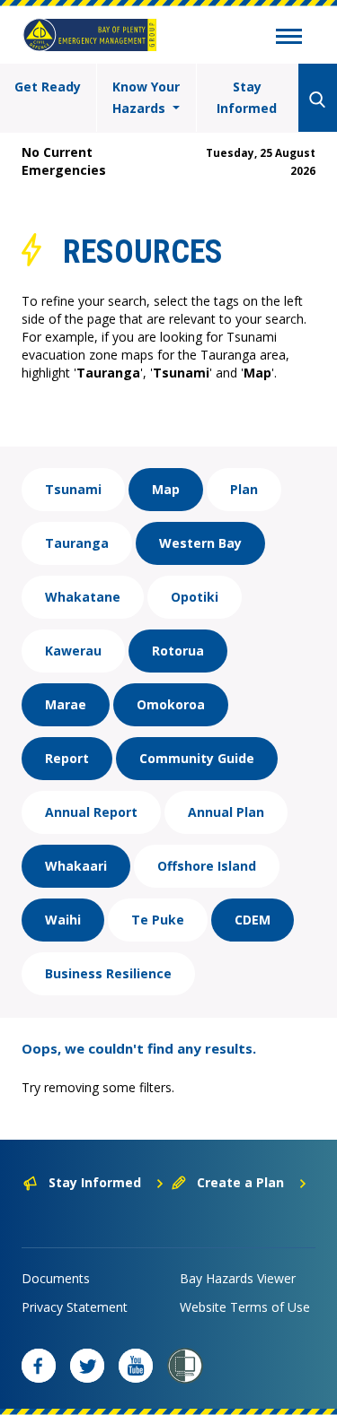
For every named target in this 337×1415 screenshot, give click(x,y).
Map (166, 489)
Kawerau (73, 650)
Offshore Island (206, 865)
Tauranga (77, 542)
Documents (56, 1278)
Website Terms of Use (245, 1306)
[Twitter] (87, 1366)
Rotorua (178, 650)
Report (67, 758)
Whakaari (76, 865)
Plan (244, 489)
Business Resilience (108, 973)
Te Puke (157, 919)
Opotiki (194, 596)
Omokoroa (171, 704)
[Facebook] (39, 1366)
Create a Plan (240, 1182)
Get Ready (47, 86)
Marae (65, 704)
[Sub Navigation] (288, 38)
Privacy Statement (75, 1306)
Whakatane (82, 596)
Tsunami (73, 489)
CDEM (252, 919)
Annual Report (91, 811)
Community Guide (196, 758)
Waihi (63, 919)
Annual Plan (226, 811)
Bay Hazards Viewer (238, 1278)
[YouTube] (136, 1366)
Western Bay (200, 542)
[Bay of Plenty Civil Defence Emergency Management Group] (90, 35)
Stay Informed (247, 97)
